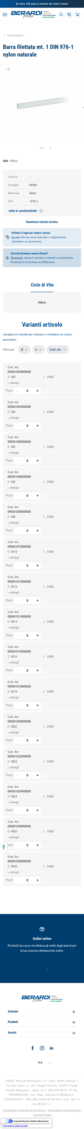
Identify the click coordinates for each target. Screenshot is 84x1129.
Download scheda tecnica (42, 222)
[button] (5, 14)
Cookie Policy (43, 1114)
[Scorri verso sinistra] (33, 148)
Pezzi (9, 390)
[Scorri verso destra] (50, 148)
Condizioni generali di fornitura (24, 1110)
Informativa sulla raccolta (15, 1126)
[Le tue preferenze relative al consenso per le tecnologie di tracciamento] (3, 846)
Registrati (16, 257)
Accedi (16, 237)
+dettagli (13, 383)
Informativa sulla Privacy (64, 1110)
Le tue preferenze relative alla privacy (31, 1121)
